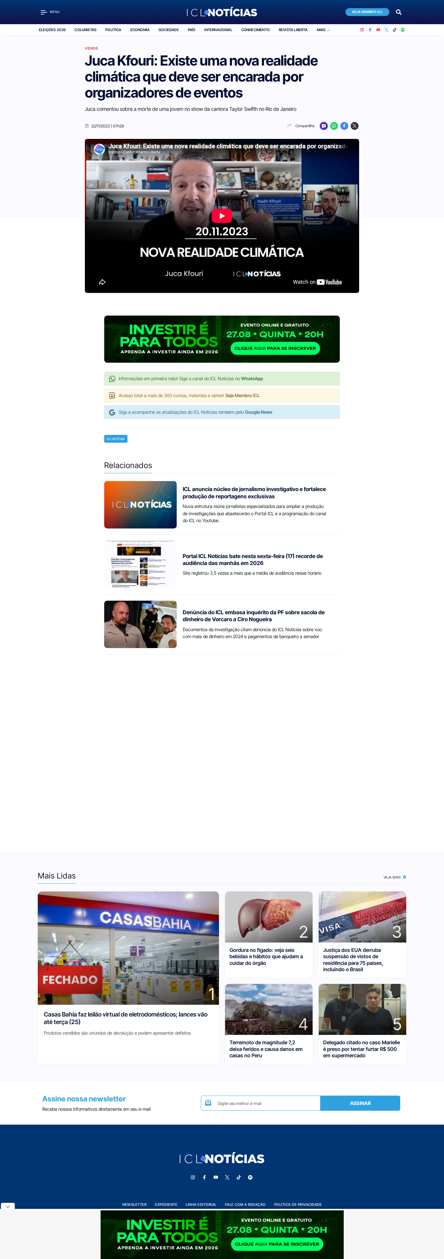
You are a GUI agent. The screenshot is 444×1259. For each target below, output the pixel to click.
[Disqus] (222, 748)
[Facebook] (370, 29)
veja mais (393, 877)
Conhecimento (255, 29)
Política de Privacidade (298, 1204)
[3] (362, 917)
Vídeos (91, 48)
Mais (321, 29)
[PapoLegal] (324, 126)
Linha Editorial (201, 1204)
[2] (269, 917)
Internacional (218, 29)
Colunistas (85, 29)
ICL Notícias (116, 439)
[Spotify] (403, 29)
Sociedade (169, 29)
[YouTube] (378, 29)
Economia (140, 29)
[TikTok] (395, 29)
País (191, 29)
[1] (128, 948)
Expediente (166, 1204)
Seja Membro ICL (367, 12)
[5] (362, 1009)
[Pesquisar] (398, 11)
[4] (269, 1009)
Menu (55, 12)
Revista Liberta (293, 29)
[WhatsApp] (334, 126)
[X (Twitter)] (386, 29)
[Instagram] (362, 29)
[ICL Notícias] (222, 12)
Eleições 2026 (52, 29)
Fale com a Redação (245, 1204)
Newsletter (134, 1204)
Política (113, 29)
